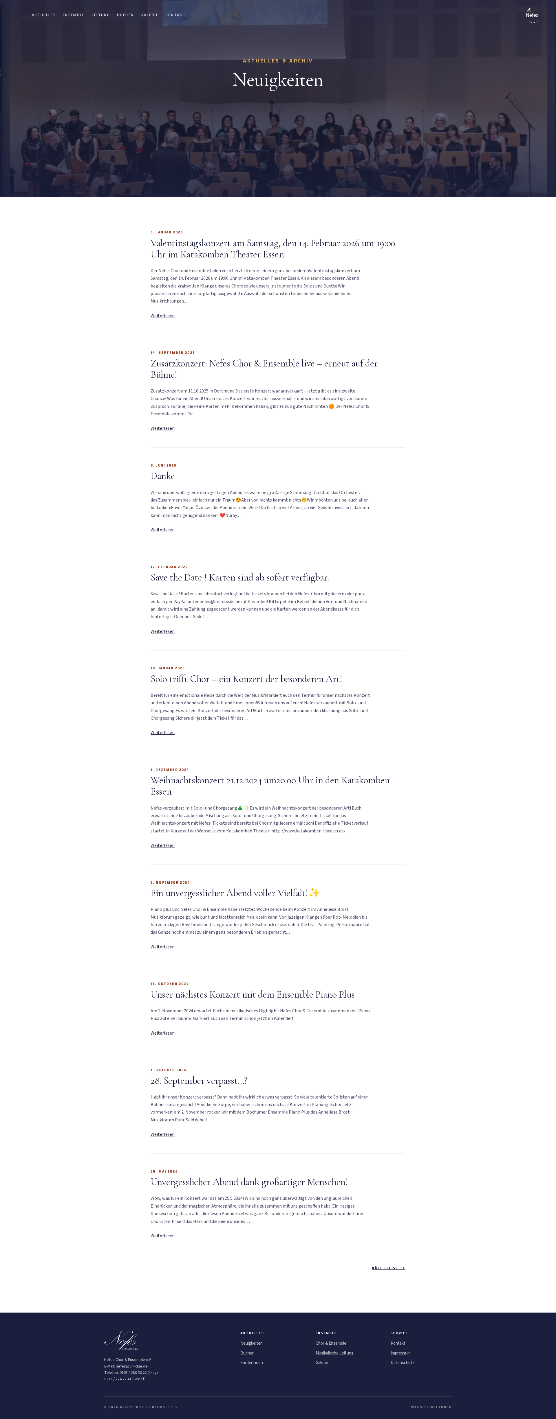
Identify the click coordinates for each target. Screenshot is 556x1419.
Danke (163, 476)
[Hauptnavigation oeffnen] (19, 15)
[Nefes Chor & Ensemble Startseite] (534, 15)
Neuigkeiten (251, 1343)
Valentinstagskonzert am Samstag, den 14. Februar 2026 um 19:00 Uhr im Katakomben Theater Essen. (273, 248)
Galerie (149, 15)
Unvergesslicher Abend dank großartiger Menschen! (249, 1182)
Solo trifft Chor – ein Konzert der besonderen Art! (246, 679)
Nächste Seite (388, 1268)
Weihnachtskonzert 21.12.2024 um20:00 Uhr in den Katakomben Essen (270, 786)
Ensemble (74, 15)
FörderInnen (251, 1363)
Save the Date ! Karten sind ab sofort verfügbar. (240, 577)
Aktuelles (44, 15)
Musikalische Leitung (335, 1353)
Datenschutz (402, 1363)
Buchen (125, 15)
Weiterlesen (163, 316)
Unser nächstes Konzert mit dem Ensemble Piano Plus (253, 994)
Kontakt (176, 15)
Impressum (401, 1353)
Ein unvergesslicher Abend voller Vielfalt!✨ (235, 893)
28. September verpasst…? (199, 1080)
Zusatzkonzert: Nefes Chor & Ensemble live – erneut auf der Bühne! (264, 369)
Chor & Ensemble (331, 1343)
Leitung (101, 15)
